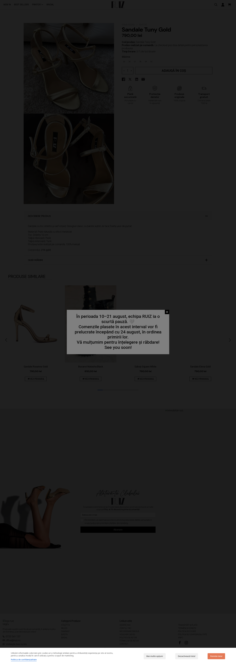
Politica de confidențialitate (24, 659)
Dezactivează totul (186, 656)
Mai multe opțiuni (154, 656)
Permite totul (216, 656)
